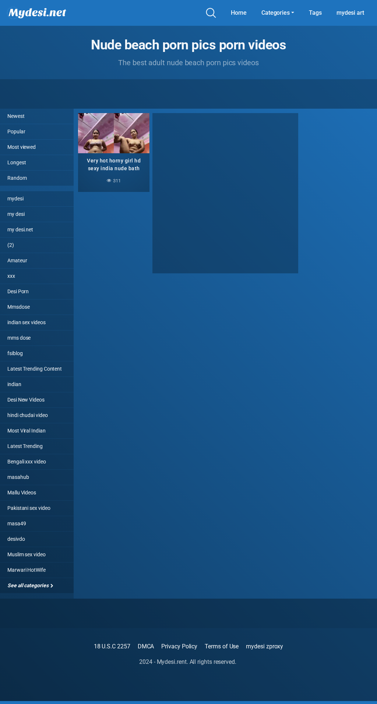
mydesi (15, 199)
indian (14, 384)
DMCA (146, 646)
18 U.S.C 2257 (112, 646)
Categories (275, 12)
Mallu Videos (21, 492)
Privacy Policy (179, 646)
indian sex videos (26, 322)
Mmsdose (18, 307)
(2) (10, 245)
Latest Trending (25, 446)
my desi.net (20, 229)
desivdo (16, 539)
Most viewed (21, 147)
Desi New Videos (26, 400)
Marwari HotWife (26, 570)
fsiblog (14, 353)
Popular (16, 131)
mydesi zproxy (264, 646)
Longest (16, 162)
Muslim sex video (26, 554)
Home (239, 12)
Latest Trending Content (34, 369)
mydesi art (350, 12)
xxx (11, 276)
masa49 (16, 523)
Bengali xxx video (26, 462)
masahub (18, 477)
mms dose (19, 338)
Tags (315, 12)
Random (17, 178)
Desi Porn (18, 291)
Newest (16, 116)
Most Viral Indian (26, 431)
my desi (15, 214)
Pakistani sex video (28, 508)
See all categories (28, 585)
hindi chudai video (27, 415)
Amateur (17, 260)
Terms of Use (222, 646)
